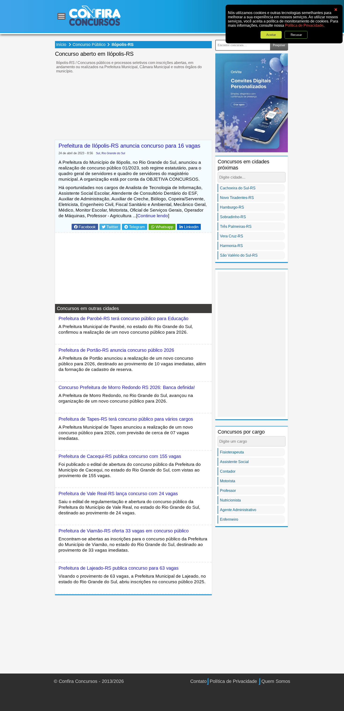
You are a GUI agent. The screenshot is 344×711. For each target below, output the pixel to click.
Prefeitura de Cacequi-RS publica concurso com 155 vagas (120, 456)
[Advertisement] (133, 107)
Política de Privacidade (304, 25)
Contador (227, 471)
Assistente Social (234, 462)
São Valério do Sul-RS (239, 255)
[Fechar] (336, 10)
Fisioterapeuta (232, 452)
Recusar (296, 35)
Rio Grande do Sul (113, 153)
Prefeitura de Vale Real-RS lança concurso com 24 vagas (118, 493)
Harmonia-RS (231, 246)
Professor (228, 491)
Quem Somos (275, 681)
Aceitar (271, 35)
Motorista (227, 481)
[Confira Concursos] (95, 15)
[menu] (61, 16)
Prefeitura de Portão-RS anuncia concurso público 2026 (116, 350)
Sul (98, 153)
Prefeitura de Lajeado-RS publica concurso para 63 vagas (119, 568)
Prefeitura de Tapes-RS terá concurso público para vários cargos (126, 419)
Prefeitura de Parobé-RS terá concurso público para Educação (123, 318)
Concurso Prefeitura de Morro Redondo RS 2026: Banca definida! (127, 387)
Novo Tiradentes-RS (237, 198)
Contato (198, 681)
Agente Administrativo (238, 510)
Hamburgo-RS (232, 207)
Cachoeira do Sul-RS (238, 188)
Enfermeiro (229, 519)
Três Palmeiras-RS (236, 226)
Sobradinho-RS (233, 217)
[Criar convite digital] (251, 102)
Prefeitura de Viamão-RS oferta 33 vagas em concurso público (124, 530)
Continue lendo (152, 215)
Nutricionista (230, 500)
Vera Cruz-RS (231, 236)
